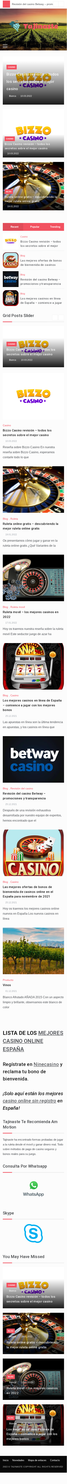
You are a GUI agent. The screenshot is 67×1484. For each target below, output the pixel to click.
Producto (8, 979)
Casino (11, 67)
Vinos (7, 985)
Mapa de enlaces (37, 1460)
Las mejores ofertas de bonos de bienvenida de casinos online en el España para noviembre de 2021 (28, 891)
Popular (34, 226)
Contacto (55, 1460)
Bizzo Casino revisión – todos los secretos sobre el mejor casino (32, 81)
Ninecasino (46, 1064)
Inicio (6, 1460)
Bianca (12, 96)
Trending (55, 226)
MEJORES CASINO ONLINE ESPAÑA (33, 1041)
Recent (14, 226)
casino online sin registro (29, 1101)
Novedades (18, 1460)
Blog (9, 192)
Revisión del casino (21, 788)
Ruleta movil (17, 606)
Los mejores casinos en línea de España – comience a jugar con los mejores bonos (41, 303)
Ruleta (14, 518)
